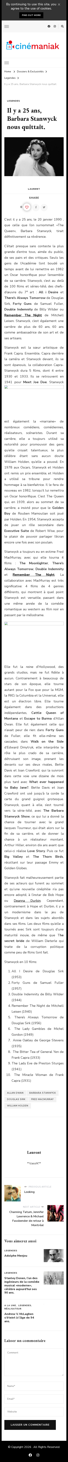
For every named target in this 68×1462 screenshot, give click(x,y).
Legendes (13, 100)
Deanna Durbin (27, 900)
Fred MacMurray (42, 1099)
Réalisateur (12, 1308)
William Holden (17, 1105)
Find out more (31, 15)
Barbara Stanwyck (42, 1092)
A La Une (10, 1305)
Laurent (34, 188)
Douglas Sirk (16, 1099)
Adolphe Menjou (15, 1256)
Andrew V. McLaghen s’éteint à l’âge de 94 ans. (19, 1317)
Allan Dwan (15, 1092)
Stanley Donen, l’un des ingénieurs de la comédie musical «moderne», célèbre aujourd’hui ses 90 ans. (21, 1285)
